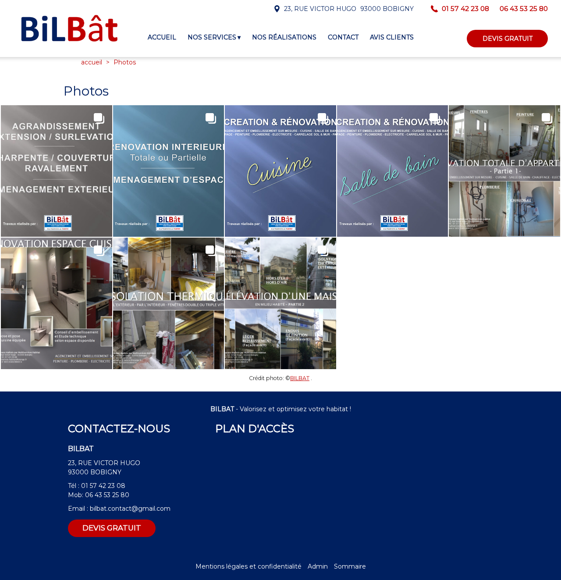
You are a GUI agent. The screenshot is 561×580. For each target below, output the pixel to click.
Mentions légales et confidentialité (248, 566)
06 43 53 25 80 (107, 495)
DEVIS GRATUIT (508, 39)
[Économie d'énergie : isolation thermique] (168, 303)
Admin (318, 566)
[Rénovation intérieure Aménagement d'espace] (168, 171)
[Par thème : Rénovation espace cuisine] (56, 303)
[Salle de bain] (392, 171)
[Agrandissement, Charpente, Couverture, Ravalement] (56, 171)
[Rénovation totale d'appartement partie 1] (504, 171)
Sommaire (350, 566)
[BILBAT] (69, 28)
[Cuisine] (280, 171)
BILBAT (299, 378)
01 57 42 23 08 (103, 486)
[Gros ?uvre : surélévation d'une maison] (280, 303)
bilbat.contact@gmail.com (130, 508)
